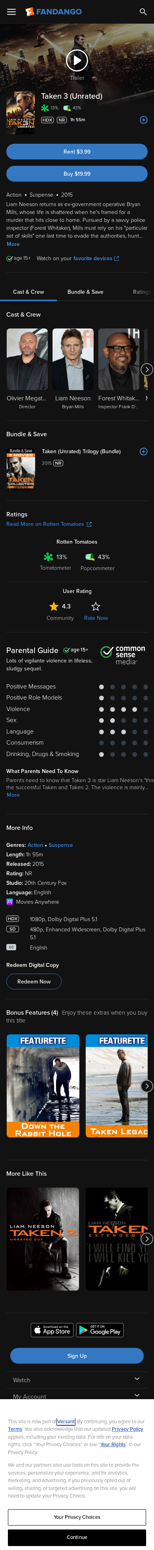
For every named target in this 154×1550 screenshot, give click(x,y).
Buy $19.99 (77, 174)
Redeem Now (34, 981)
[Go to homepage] (54, 12)
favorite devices (93, 258)
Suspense (61, 845)
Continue (77, 1537)
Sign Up (77, 1356)
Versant (66, 1422)
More (13, 244)
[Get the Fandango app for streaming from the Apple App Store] (52, 1331)
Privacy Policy (127, 1429)
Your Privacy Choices (77, 1517)
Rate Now (96, 618)
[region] (77, 1474)
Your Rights (113, 1444)
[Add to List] (144, 120)
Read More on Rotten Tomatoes (45, 524)
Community (60, 618)
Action (35, 845)
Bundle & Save (85, 292)
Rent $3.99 (77, 151)
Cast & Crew (28, 292)
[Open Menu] (11, 12)
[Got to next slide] (146, 369)
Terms (15, 1429)
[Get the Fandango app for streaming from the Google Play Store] (100, 1331)
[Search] (143, 12)
